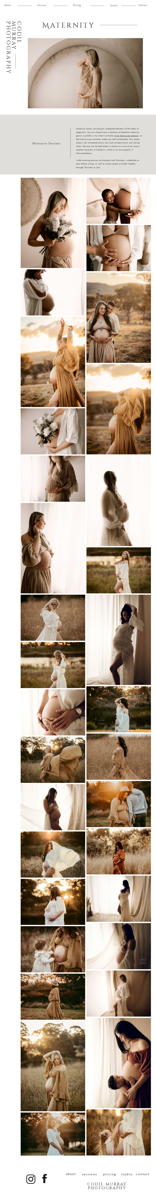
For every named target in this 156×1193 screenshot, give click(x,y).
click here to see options (126, 135)
